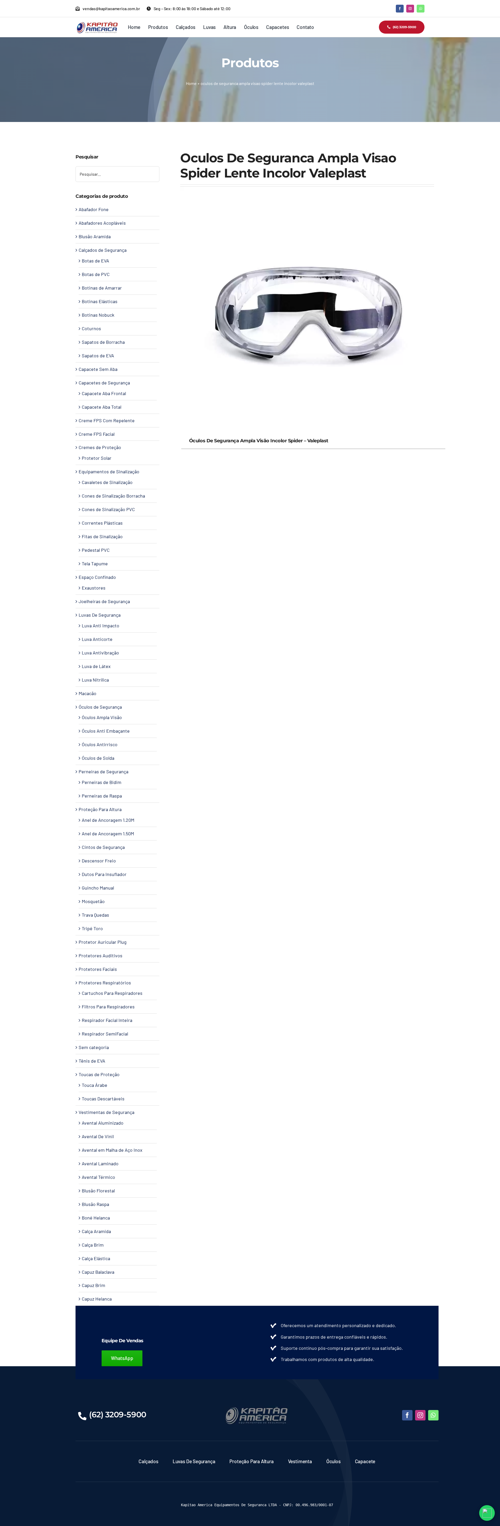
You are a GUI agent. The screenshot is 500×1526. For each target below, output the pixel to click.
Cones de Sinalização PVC (108, 509)
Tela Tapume (95, 563)
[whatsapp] (420, 9)
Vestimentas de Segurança (106, 1112)
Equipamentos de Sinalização (109, 471)
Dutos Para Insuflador (104, 874)
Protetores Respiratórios (105, 982)
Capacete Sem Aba (98, 369)
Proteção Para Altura (100, 809)
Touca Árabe (94, 1085)
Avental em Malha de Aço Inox (112, 1150)
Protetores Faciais (98, 969)
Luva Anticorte (97, 639)
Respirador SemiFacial (105, 1034)
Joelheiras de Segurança (104, 601)
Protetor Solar (96, 458)
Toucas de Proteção (99, 1074)
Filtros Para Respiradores (108, 1006)
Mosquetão (93, 901)
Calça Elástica (96, 1258)
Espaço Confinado (97, 577)
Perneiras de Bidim (101, 782)
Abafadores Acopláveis (102, 223)
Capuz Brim (93, 1285)
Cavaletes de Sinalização (107, 482)
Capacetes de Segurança (104, 382)
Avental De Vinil (98, 1136)
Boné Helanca (96, 1218)
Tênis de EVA (92, 1061)
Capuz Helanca (97, 1299)
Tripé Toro (92, 928)
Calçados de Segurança (103, 250)
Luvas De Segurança (100, 615)
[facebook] (400, 9)
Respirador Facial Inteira (107, 1020)
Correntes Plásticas (102, 523)
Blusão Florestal (98, 1190)
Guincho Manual (98, 888)
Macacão (87, 693)
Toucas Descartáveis (103, 1098)
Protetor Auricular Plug (103, 942)
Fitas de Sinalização (102, 536)
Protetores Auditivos (100, 955)
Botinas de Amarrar (102, 288)
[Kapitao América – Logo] (97, 24)
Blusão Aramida (95, 236)
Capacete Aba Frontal (104, 393)
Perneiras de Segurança (103, 771)
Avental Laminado (100, 1163)
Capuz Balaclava (98, 1272)
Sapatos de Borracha (103, 342)
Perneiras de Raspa (102, 796)
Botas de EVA (95, 260)
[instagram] (410, 9)
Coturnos (91, 328)
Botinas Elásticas (99, 301)
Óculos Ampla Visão (102, 717)
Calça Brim (93, 1245)
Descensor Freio (99, 860)
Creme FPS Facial (97, 434)
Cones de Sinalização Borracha (113, 496)
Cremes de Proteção (100, 447)
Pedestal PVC (96, 550)
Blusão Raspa (95, 1204)
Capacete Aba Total (101, 407)
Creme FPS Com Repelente (107, 420)
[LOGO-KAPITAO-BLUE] (257, 1408)
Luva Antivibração (100, 652)
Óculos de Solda (98, 758)
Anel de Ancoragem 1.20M (108, 820)
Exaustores (93, 588)
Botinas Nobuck (98, 315)
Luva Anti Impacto (100, 625)
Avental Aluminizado (102, 1123)
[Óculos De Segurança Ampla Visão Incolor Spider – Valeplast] (307, 190)
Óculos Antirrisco (99, 744)
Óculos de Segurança (100, 707)
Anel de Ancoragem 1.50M (108, 833)
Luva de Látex (96, 666)
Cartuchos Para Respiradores (112, 993)
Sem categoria (94, 1047)
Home (191, 83)
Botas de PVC (96, 274)
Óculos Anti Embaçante (106, 731)
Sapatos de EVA (98, 355)
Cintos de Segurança (103, 847)
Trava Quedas (95, 915)
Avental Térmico (98, 1177)
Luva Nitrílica (95, 680)
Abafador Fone (94, 209)
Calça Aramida (96, 1231)
